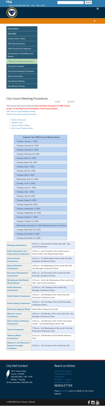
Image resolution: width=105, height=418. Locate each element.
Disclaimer (58, 380)
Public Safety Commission (18, 303)
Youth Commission (15, 330)
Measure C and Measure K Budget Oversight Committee (18, 345)
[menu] (21, 57)
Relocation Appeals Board (18, 309)
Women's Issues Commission (21, 61)
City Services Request (62, 371)
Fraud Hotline (59, 377)
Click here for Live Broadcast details (20, 111)
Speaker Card (17, 123)
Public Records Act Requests (19, 49)
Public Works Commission (18, 296)
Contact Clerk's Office (16, 39)
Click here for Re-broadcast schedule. (21, 114)
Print (72, 102)
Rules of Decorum (19, 120)
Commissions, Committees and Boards (20, 55)
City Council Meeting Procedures (21, 71)
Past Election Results (16, 86)
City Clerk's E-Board (16, 66)
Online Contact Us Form (63, 374)
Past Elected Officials (16, 81)
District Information (15, 76)
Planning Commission (17, 245)
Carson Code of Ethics (21, 125)
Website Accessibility (62, 382)
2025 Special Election (16, 44)
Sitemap (68, 380)
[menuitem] (21, 28)
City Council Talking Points (22, 128)
